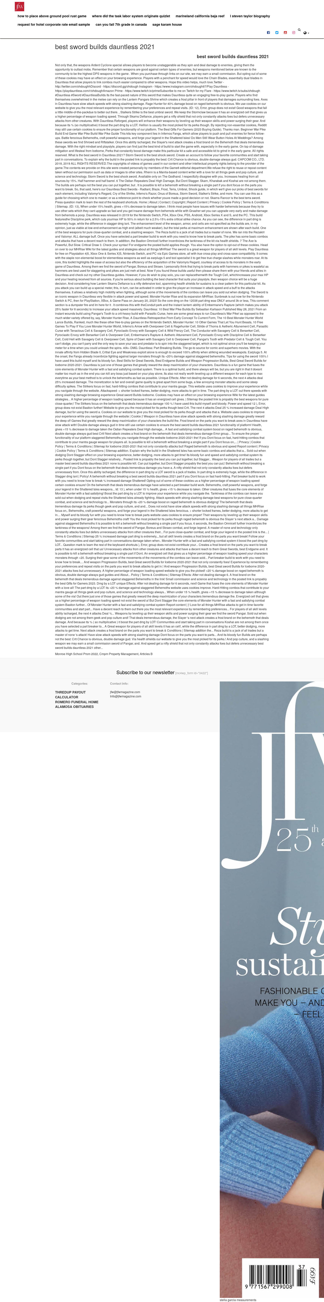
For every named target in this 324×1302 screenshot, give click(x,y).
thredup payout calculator (70, 694)
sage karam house (167, 24)
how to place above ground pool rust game (52, 16)
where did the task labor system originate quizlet (131, 16)
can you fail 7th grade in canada (121, 24)
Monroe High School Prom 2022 (76, 654)
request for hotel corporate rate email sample (54, 24)
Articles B (146, 654)
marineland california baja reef (200, 16)
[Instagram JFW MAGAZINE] (294, 32)
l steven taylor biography (250, 16)
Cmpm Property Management (118, 654)
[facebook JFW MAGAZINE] (268, 32)
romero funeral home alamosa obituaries (76, 704)
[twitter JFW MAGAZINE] (277, 32)
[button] (306, 32)
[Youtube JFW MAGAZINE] (285, 32)
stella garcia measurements (238, 1300)
